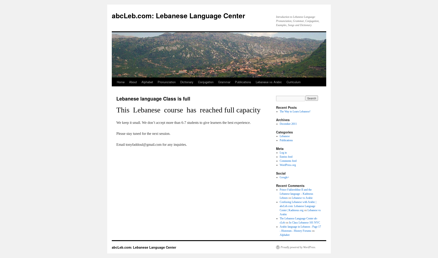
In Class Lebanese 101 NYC (304, 222)
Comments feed (288, 160)
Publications (243, 82)
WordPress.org (288, 165)
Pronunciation (167, 82)
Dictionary (186, 82)
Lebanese (285, 136)
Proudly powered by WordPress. (298, 247)
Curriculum (294, 82)
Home (121, 82)
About (133, 82)
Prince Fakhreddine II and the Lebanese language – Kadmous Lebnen (296, 193)
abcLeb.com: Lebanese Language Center (178, 15)
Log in (283, 152)
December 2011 (288, 123)
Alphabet (147, 82)
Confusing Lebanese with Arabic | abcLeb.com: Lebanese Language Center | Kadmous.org (298, 206)
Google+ (284, 177)
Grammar (224, 82)
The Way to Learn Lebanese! (295, 111)
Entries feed (286, 156)
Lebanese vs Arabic (269, 82)
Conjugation (206, 82)
